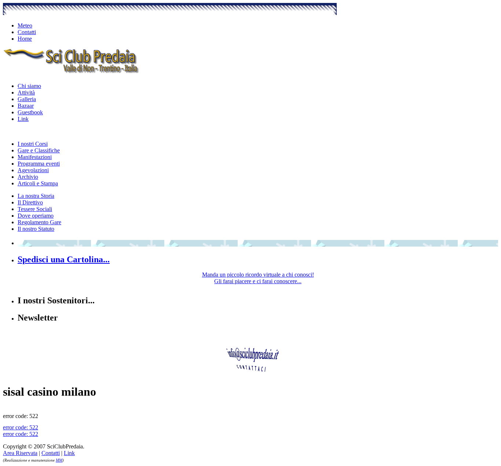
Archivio (28, 177)
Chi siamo (29, 86)
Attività (26, 92)
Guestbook (30, 112)
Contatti (27, 32)
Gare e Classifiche (39, 150)
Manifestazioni (35, 157)
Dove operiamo (36, 215)
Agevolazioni (33, 170)
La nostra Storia (36, 196)
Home (25, 39)
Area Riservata (20, 453)
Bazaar (26, 106)
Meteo (25, 25)
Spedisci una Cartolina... (64, 259)
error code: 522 (20, 427)
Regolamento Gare (39, 222)
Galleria (27, 99)
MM (59, 460)
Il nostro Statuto (36, 229)
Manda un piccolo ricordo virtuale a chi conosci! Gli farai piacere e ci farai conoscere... (258, 277)
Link (23, 119)
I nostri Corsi (33, 144)
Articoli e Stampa (38, 183)
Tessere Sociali (35, 209)
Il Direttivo (30, 202)
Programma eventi (39, 163)
